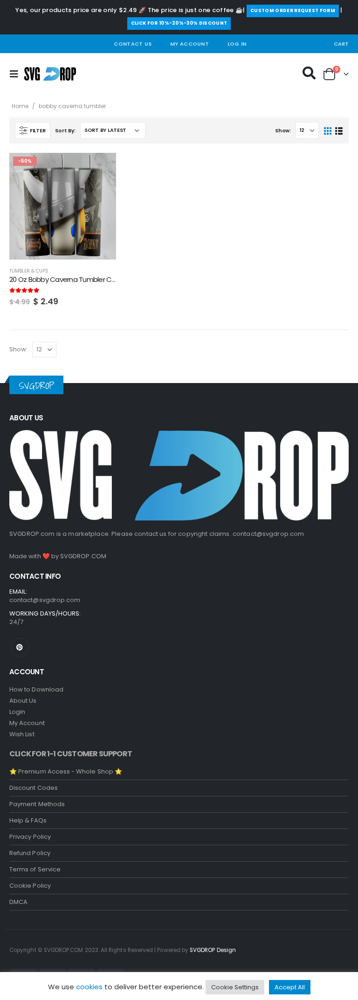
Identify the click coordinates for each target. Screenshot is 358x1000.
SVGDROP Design (213, 950)
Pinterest (19, 647)
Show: (283, 130)
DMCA (18, 901)
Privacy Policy (30, 836)
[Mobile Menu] (16, 74)
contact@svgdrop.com (268, 533)
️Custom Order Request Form (292, 10)
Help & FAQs (28, 820)
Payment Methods (37, 804)
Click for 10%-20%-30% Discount (179, 23)
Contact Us (132, 44)
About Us (23, 700)
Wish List (21, 734)
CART (341, 44)
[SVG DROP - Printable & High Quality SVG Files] (50, 74)
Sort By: (65, 130)
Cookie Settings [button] (235, 987)
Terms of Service (35, 869)
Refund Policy (29, 853)
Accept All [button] (290, 987)
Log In (237, 44)
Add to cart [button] (100, 168)
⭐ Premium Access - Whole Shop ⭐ (65, 771)
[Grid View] (328, 130)
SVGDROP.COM (83, 556)
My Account (189, 44)
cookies (89, 987)
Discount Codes (33, 787)
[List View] (338, 130)
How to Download (36, 689)
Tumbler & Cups (28, 270)
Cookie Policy (30, 885)
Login (17, 711)
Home (20, 106)
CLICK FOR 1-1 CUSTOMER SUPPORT (70, 753)
